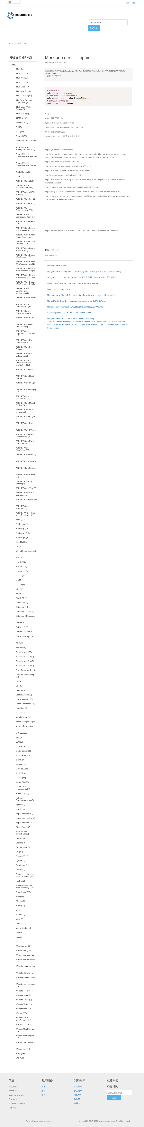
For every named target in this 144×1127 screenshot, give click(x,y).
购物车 (77, 1099)
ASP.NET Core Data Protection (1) (24, 325)
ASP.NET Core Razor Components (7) (25, 442)
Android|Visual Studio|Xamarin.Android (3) (26, 156)
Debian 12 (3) (22, 627)
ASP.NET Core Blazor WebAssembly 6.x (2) (25, 276)
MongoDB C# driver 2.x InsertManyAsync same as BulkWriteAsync (76, 301)
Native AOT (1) (22, 793)
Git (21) (19, 686)
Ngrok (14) (20, 809)
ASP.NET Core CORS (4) (25, 319)
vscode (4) (20, 937)
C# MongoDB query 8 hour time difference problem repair (72, 283)
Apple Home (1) (23, 172)
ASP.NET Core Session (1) (26, 469)
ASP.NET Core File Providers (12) (24, 348)
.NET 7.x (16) (22, 78)
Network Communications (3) (25, 799)
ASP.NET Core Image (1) (25, 384)
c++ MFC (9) (21, 567)
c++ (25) (19, 558)
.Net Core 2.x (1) (23, 91)
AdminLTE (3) (22, 123)
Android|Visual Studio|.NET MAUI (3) (25, 148)
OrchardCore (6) (23, 847)
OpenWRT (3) (22, 838)
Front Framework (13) (25, 670)
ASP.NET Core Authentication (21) (24, 209)
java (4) (19, 737)
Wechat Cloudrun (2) (25, 1024)
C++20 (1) (20, 584)
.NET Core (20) (22, 87)
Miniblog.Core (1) (23, 769)
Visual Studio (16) (24, 928)
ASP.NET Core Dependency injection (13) (25, 333)
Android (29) (21, 136)
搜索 (43, 1086)
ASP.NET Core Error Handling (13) (25, 341)
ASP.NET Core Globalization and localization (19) (23, 362)
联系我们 (13, 1107)
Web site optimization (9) (25, 967)
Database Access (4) (25, 611)
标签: (48, 75)
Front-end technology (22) (25, 675)
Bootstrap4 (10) (23, 533)
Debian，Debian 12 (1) (26, 632)
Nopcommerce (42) (24, 813)
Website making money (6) (26, 978)
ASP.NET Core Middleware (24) (23, 397)
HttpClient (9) (22, 708)
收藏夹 (77, 1103)
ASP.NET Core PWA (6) (26, 430)
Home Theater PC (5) (25, 704)
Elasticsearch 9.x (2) (25, 665)
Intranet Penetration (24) (24, 727)
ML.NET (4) (21, 773)
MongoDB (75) (22, 782)
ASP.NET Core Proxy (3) (25, 424)
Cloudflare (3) (22, 602)
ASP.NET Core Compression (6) (23, 305)
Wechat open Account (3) (25, 1043)
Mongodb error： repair (57, 265)
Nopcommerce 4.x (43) (26, 822)
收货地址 (78, 1095)
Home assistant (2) (24, 699)
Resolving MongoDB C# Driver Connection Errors (69, 313)
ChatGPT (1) (21, 598)
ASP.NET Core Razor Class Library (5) (25, 435)
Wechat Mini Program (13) (25, 1030)
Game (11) (20, 681)
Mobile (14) (21, 778)
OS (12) (19, 852)
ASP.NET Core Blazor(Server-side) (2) (26, 186)
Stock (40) (20, 905)
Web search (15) (23, 950)
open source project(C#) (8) (22, 832)
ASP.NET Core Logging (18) (26, 390)
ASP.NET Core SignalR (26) (26, 476)
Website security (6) (24, 991)
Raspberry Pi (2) (23, 865)
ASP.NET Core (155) (25, 181)
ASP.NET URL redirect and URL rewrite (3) (25, 514)
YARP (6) (20, 1058)
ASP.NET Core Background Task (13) (25, 215)
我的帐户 (78, 1086)
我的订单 (78, 1091)
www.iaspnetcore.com (44, 1121)
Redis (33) (20, 870)
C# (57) (19, 546)
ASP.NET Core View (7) (26, 488)
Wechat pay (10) (23, 1049)
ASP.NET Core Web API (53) (26, 500)
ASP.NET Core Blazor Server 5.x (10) (25, 242)
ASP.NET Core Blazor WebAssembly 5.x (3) (25, 269)
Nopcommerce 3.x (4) (25, 818)
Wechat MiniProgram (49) (25, 1036)
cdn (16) (19, 589)
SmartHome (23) (23, 892)
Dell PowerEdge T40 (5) (25, 637)
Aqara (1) (20, 176)
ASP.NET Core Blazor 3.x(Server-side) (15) (25, 229)
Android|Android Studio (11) (26, 141)
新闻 (43, 1091)
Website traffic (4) (24, 1009)
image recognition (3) (25, 722)
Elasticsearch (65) (24, 652)
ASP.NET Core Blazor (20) (25, 222)
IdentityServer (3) (23, 717)
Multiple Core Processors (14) (23, 788)
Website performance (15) (25, 985)
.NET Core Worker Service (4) (24, 108)
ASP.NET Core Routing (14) (26, 455)
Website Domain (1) (24, 973)
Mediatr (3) (21, 764)
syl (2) (18, 910)
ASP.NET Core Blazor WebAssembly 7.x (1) (25, 283)
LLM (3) (19, 742)
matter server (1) (23, 751)
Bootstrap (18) (22, 528)
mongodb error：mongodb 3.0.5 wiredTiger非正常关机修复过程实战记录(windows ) (84, 271)
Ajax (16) (20, 131)
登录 (134, 3)
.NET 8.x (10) (22, 82)
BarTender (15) (22, 524)
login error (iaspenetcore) (58, 289)
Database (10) (22, 607)
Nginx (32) (20, 805)
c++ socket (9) (22, 571)
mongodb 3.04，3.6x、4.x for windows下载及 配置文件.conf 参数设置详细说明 (82, 277)
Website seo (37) (23, 995)
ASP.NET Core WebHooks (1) (22, 507)
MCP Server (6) (23, 755)
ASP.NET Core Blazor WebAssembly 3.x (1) (25, 263)
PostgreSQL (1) (23, 856)
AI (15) (19, 127)
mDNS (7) (20, 760)
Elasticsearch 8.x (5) (25, 661)
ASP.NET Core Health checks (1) (25, 377)
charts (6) (20, 593)
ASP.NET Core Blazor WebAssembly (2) (25, 256)
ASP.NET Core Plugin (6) (25, 417)
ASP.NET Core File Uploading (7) (24, 354)
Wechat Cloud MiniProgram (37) (23, 1019)
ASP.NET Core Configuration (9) (23, 312)
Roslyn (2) (20, 881)
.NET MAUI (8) (22, 114)
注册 (127, 3)
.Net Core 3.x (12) (24, 96)
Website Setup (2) (24, 1000)
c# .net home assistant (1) (26, 552)
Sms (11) (20, 896)
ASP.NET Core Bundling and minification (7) (22, 290)
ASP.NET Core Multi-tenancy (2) (25, 411)
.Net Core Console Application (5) (24, 101)
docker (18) (21, 648)
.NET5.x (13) (21, 118)
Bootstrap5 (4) (22, 537)
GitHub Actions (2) (24, 695)
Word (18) (20, 1053)
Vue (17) (19, 941)
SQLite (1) (20, 901)
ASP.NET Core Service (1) (26, 462)
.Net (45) (20, 69)
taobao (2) (20, 914)
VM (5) (19, 932)
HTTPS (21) (21, 713)
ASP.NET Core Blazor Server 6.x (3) (25, 249)
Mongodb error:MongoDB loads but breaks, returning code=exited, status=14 (81, 295)
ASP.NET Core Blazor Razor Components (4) (26, 236)
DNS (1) (19, 643)
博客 (43, 1095)
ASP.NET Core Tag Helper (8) (24, 482)
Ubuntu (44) (21, 923)
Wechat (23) (21, 1013)
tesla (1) (19, 919)
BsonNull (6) (21, 542)
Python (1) (20, 861)
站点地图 (13, 1086)
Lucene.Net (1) (22, 746)
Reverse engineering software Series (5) (25, 875)
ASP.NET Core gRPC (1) (25, 370)
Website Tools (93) (24, 1004)
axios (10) (20, 519)
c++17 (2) (20, 580)
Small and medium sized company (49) (24, 886)
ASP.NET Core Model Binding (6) (25, 404)
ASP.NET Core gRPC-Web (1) (25, 193)
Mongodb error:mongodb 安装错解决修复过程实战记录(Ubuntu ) (75, 307)
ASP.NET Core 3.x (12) (26, 199)
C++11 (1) (20, 576)
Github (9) (20, 690)
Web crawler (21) (23, 946)
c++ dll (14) (21, 562)
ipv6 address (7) (23, 733)
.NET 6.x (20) (22, 73)
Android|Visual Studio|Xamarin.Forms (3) (26, 165)
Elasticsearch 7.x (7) (25, 657)
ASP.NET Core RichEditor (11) (22, 449)
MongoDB (56, 76)
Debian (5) (20, 623)
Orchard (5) (21, 843)
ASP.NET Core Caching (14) (26, 298)
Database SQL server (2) (25, 617)
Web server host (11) (25, 955)
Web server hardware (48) (25, 960)
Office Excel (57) (23, 827)
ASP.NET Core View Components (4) (24, 494)
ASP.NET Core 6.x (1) (25, 203)
